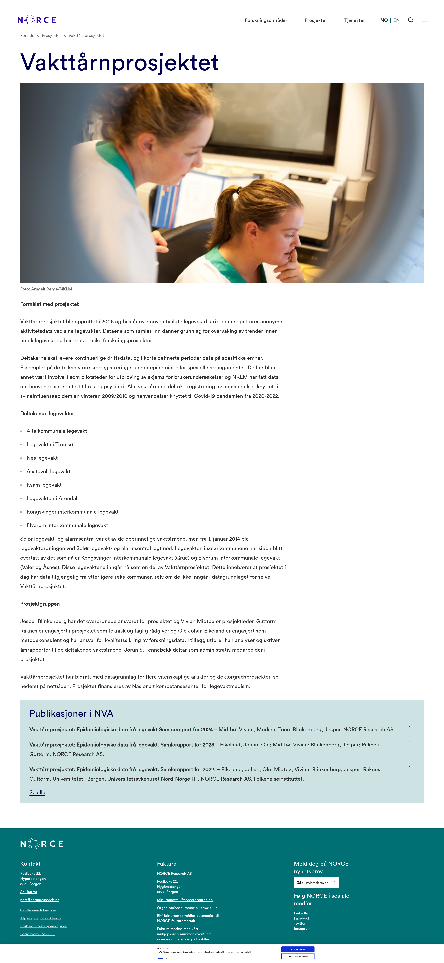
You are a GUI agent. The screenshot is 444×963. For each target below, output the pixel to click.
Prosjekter (316, 20)
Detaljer (160, 958)
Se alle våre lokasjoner (38, 910)
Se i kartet (28, 891)
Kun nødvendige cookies (298, 956)
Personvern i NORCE (37, 934)
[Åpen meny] (425, 20)
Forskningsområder (266, 20)
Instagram (302, 928)
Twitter (300, 923)
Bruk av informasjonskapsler (43, 926)
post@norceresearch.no (39, 899)
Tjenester (354, 20)
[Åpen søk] (410, 20)
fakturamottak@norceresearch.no (185, 899)
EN (396, 20)
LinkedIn (301, 913)
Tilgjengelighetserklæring (41, 918)
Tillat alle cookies (298, 949)
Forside (27, 35)
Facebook (302, 918)
